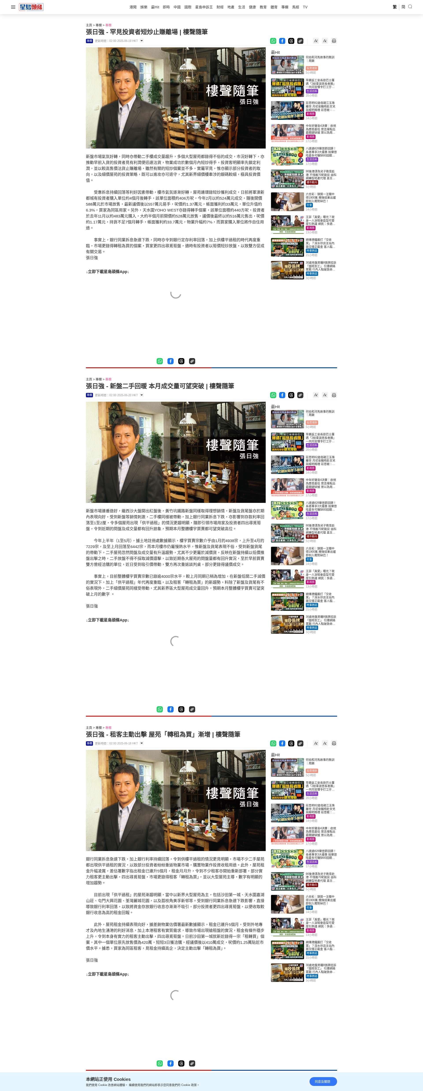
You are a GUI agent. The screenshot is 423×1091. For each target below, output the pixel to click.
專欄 (99, 25)
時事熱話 (312, 250)
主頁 (89, 25)
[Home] (31, 7)
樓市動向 (312, 182)
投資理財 (312, 68)
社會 (309, 205)
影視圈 (311, 114)
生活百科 (312, 91)
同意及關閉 (322, 1081)
